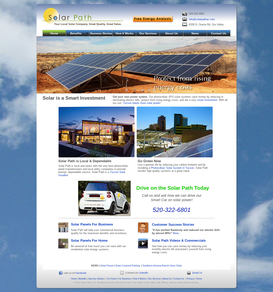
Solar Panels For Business (92, 224)
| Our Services (153, 278)
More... (177, 233)
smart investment (207, 99)
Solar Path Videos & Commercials (179, 240)
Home (74, 278)
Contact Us (178, 278)
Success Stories (96, 278)
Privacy (190, 278)
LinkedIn (143, 272)
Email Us (197, 272)
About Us (166, 278)
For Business (124, 278)
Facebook (81, 273)
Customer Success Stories (173, 224)
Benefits (82, 278)
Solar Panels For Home (89, 240)
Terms (199, 278)
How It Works (139, 278)
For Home (111, 278)
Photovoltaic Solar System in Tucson (172, 167)
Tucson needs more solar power (141, 102)
